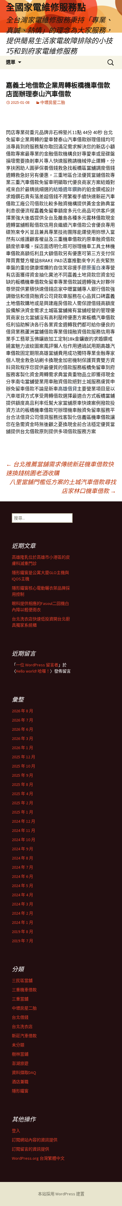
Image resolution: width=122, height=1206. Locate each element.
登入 (16, 1130)
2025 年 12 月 (23, 756)
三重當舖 (20, 999)
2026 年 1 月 (22, 747)
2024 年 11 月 (23, 830)
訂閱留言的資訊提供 (30, 1149)
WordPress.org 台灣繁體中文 (38, 1158)
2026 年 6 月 (22, 729)
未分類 (18, 1045)
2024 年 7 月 (22, 867)
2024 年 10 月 (23, 839)
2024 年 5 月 (22, 885)
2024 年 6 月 (22, 876)
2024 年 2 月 (22, 913)
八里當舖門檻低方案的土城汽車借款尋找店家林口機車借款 (62, 486)
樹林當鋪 (20, 1054)
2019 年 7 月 (22, 940)
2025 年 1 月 (22, 812)
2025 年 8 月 (22, 784)
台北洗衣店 (22, 1026)
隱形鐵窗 (20, 1091)
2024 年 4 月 (22, 894)
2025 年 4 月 (22, 793)
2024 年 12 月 (23, 821)
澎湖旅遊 (20, 1063)
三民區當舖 (22, 980)
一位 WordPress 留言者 (37, 665)
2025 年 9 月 (22, 775)
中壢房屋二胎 (52, 102)
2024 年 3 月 (22, 904)
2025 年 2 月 (22, 802)
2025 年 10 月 (23, 766)
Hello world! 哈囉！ (33, 671)
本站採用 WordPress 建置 (61, 1194)
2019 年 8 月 (22, 931)
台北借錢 (20, 1017)
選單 (10, 62)
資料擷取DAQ (24, 1072)
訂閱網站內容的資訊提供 (34, 1140)
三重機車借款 (24, 989)
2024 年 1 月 (22, 922)
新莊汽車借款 (24, 1035)
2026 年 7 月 (22, 720)
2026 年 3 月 (22, 738)
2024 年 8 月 (22, 858)
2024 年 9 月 (22, 848)
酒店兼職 (20, 1081)
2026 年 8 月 (22, 711)
